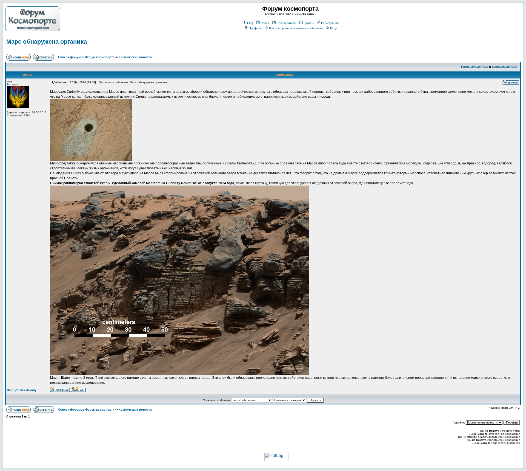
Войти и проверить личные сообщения (296, 28)
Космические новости (135, 57)
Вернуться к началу (21, 390)
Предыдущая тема (474, 66)
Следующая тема (504, 66)
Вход (333, 28)
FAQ (250, 23)
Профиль (255, 28)
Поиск (265, 23)
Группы (309, 23)
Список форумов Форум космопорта (86, 57)
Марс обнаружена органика (46, 41)
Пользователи (286, 23)
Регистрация (330, 23)
